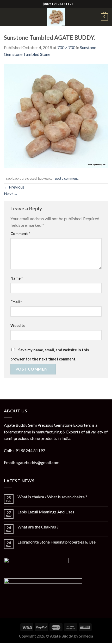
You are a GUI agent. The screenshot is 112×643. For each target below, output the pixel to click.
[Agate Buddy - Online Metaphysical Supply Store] (56, 17)
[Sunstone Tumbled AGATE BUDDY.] (56, 115)
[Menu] (7, 16)
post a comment (66, 178)
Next (11, 193)
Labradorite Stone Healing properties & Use (56, 541)
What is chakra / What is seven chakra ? (52, 496)
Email (16, 302)
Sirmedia (86, 636)
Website (17, 325)
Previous (14, 186)
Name (16, 278)
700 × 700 (66, 47)
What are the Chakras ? (38, 526)
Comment (20, 233)
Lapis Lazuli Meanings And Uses (45, 511)
